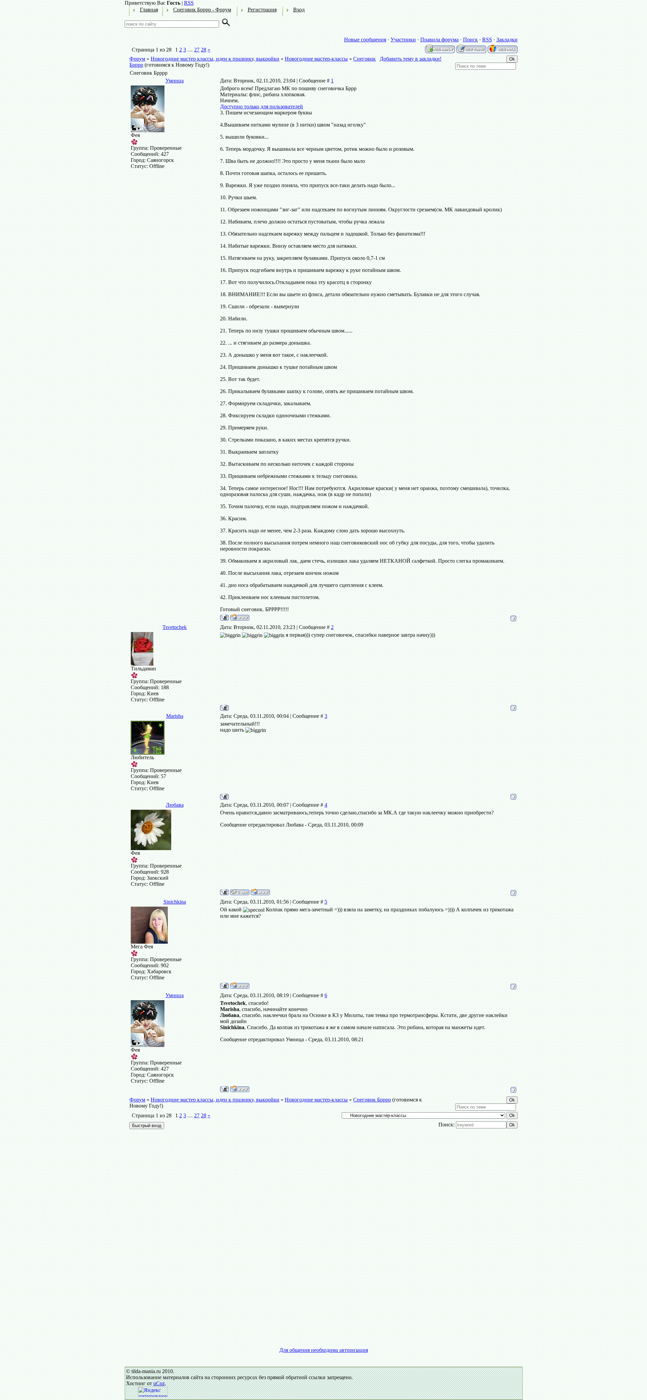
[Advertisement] (324, 1191)
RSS (189, 3)
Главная (149, 9)
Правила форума (439, 39)
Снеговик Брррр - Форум (202, 9)
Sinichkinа (174, 902)
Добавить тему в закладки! (410, 59)
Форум (137, 59)
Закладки (507, 39)
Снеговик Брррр (372, 1099)
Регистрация (262, 9)
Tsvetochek (174, 627)
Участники (403, 39)
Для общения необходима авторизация (323, 1350)
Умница (174, 80)
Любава (175, 805)
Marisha (174, 716)
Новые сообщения (365, 39)
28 (203, 50)
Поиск (470, 39)
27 (196, 50)
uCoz (159, 1383)
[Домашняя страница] (239, 617)
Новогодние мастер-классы (316, 59)
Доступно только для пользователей (261, 106)
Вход (299, 9)
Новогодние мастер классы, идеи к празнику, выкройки (215, 59)
